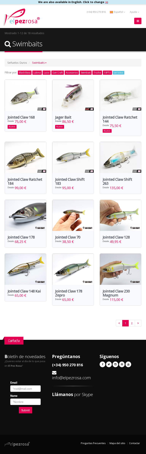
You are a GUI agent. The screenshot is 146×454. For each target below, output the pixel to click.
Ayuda (133, 12)
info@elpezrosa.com (71, 378)
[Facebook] (102, 364)
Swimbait (85, 72)
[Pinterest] (122, 364)
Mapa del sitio (117, 443)
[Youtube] (128, 364)
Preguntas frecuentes (93, 443)
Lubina (37, 72)
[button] (39, 62)
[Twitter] (109, 364)
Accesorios (72, 72)
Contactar (134, 443)
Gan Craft (57, 72)
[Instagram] (115, 364)
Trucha (97, 72)
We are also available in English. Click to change (71, 2)
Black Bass (24, 72)
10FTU (107, 72)
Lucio (46, 72)
